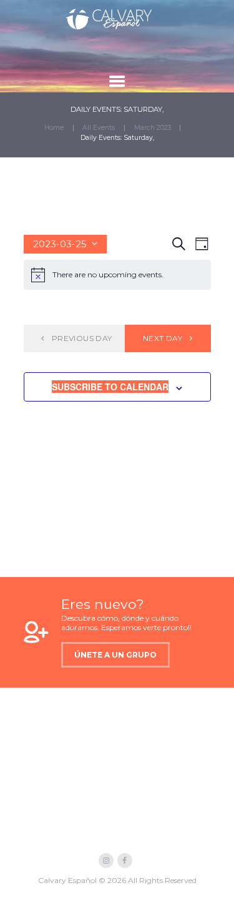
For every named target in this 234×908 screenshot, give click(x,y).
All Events (98, 128)
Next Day (162, 338)
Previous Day (82, 338)
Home (54, 128)
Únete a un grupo (115, 654)
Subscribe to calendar (110, 386)
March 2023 (152, 128)
